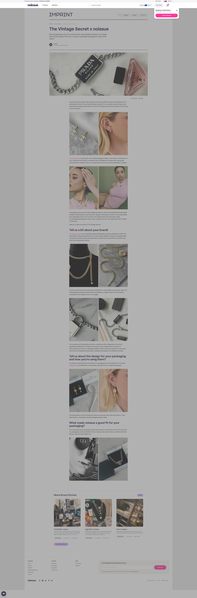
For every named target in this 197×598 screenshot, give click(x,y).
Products (45, 5)
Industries (54, 5)
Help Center (158, 1)
